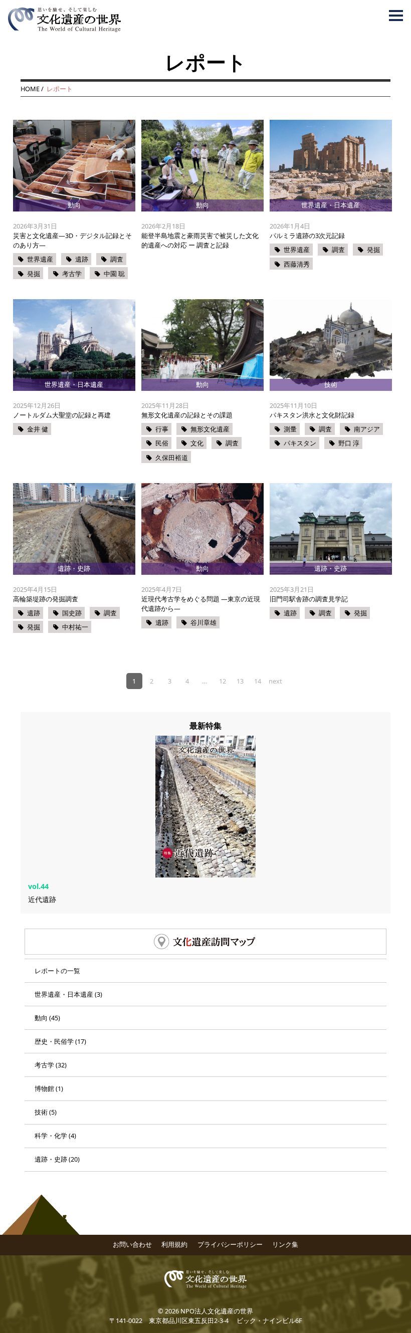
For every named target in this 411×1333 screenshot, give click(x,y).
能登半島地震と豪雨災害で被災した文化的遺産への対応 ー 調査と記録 (200, 240)
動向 (41, 1017)
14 (257, 681)
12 (222, 681)
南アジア (367, 428)
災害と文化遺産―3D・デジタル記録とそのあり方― (72, 240)
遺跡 (81, 259)
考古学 (72, 273)
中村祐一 (75, 626)
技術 (41, 1112)
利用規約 (174, 1244)
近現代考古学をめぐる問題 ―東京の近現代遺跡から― (200, 603)
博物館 (44, 1088)
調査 (116, 259)
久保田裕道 (171, 457)
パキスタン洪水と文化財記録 (312, 414)
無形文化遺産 (210, 428)
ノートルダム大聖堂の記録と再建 (62, 414)
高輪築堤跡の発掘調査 (45, 598)
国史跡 (72, 612)
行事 (161, 428)
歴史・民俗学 (54, 1041)
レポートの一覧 (57, 970)
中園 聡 (114, 273)
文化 (196, 443)
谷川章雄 (203, 622)
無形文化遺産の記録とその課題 (187, 414)
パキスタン (300, 443)
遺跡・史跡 (51, 1159)
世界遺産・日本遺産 (64, 994)
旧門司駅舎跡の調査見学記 (309, 598)
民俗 (161, 443)
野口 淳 (348, 443)
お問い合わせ (132, 1244)
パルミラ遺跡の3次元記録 (307, 235)
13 (240, 681)
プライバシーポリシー (230, 1244)
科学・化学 (51, 1135)
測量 (290, 428)
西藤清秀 (297, 264)
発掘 (33, 273)
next (275, 681)
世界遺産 (40, 259)
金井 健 (37, 428)
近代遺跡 (42, 899)
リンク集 (285, 1244)
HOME (30, 88)
